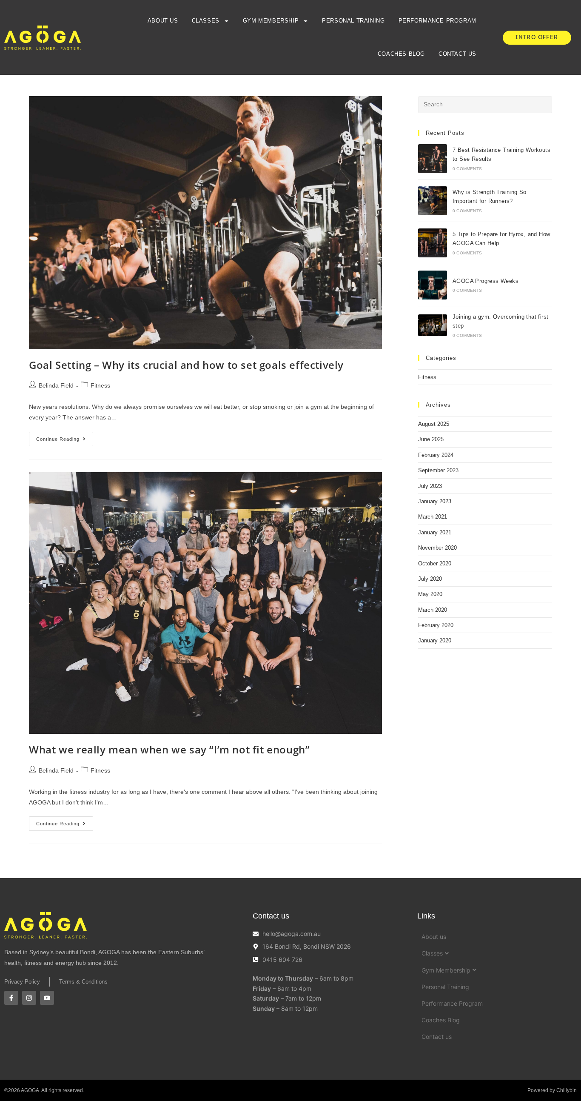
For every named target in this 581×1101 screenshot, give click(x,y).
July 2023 (430, 486)
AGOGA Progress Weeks (485, 281)
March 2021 (432, 516)
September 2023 (438, 470)
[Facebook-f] (11, 998)
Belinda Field (56, 385)
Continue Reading (64, 437)
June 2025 (431, 439)
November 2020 (437, 548)
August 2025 (433, 424)
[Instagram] (29, 998)
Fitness (100, 385)
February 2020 (435, 625)
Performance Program (437, 20)
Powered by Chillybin (552, 1090)
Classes (205, 20)
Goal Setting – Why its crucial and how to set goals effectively (186, 365)
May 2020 (430, 594)
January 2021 (434, 532)
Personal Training (353, 20)
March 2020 (432, 610)
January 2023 (434, 501)
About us (163, 20)
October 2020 (434, 563)
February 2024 (435, 455)
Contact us (457, 54)
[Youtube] (47, 998)
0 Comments (467, 168)
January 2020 (434, 640)
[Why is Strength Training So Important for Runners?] (432, 200)
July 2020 (430, 579)
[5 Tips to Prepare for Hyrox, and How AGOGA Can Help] (432, 242)
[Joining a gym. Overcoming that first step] (432, 325)
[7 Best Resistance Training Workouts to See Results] (432, 158)
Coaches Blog (401, 54)
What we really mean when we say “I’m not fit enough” (169, 749)
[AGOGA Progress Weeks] (432, 285)
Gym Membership (271, 20)
